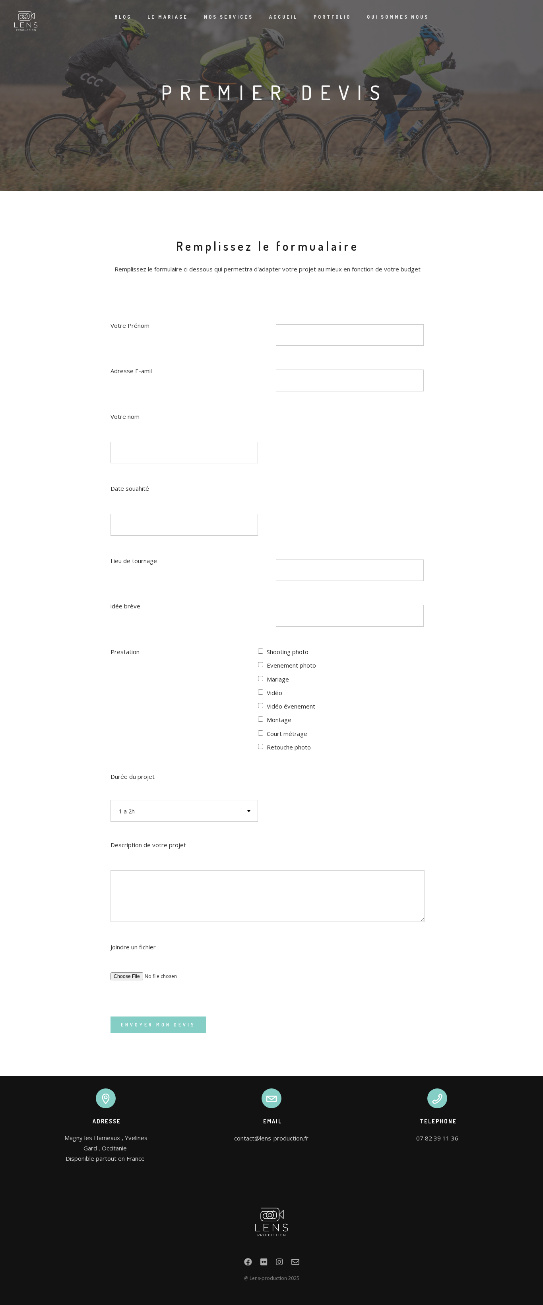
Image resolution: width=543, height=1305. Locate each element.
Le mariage (167, 17)
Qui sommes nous (398, 17)
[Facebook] (248, 1264)
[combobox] (184, 811)
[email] (295, 1264)
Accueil (283, 17)
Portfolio (332, 17)
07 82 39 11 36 (437, 1138)
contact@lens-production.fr (271, 1138)
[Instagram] (279, 1264)
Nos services (228, 17)
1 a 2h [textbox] (127, 811)
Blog (123, 17)
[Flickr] (264, 1264)
